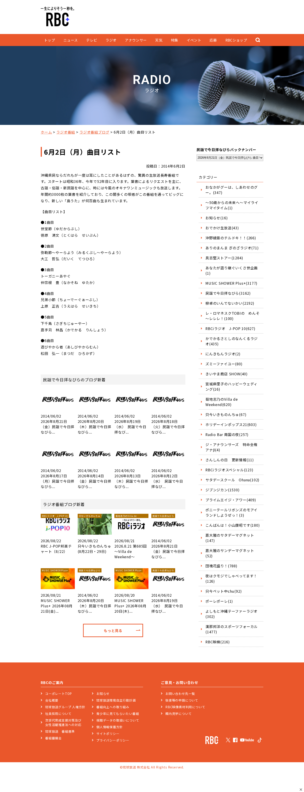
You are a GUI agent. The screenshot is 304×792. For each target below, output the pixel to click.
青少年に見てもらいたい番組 (117, 713)
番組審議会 (53, 738)
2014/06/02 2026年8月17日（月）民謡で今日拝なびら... (57, 478)
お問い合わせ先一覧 (180, 693)
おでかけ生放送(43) (222, 227)
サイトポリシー (108, 733)
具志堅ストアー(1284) (224, 257)
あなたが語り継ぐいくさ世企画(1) (231, 270)
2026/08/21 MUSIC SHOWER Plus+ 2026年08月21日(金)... (57, 591)
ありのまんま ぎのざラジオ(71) (232, 247)
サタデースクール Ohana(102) (232, 479)
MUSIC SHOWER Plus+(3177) (231, 283)
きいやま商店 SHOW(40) (226, 373)
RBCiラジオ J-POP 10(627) (230, 328)
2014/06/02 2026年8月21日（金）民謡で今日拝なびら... (57, 424)
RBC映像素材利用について (185, 707)
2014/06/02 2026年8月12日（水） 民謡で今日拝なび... (167, 478)
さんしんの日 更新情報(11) (229, 459)
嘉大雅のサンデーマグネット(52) (229, 553)
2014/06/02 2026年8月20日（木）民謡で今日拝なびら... (94, 424)
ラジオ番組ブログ (94, 132)
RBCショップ (236, 40)
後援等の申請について (181, 700)
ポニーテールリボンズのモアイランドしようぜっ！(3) (231, 512)
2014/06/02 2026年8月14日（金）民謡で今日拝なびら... (94, 478)
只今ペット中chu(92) (223, 591)
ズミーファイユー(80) (224, 363)
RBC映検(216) (217, 641)
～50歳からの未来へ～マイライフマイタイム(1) (231, 205)
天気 (158, 40)
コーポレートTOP (58, 693)
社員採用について (58, 713)
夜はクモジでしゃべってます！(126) (231, 578)
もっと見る (113, 630)
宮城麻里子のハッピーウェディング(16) (231, 386)
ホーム (46, 132)
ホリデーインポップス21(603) (231, 424)
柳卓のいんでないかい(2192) (229, 303)
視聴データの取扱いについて (117, 720)
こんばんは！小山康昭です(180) (232, 525)
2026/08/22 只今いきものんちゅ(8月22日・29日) (94, 534)
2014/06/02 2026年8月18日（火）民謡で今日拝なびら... (168, 424)
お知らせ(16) (216, 217)
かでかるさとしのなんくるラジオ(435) (231, 341)
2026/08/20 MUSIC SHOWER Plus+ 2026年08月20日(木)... (130, 591)
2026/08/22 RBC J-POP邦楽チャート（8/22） (56, 534)
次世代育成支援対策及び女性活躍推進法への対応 (63, 722)
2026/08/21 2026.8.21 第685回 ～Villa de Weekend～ (130, 536)
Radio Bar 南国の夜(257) (227, 434)
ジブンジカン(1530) (222, 489)
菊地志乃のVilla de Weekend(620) (221, 401)
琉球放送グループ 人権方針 (65, 707)
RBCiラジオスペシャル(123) (229, 469)
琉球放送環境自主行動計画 (116, 700)
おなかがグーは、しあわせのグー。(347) (231, 189)
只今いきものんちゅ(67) (225, 414)
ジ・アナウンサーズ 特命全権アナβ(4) (231, 447)
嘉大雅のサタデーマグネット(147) (229, 537)
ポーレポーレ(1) (219, 601)
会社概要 (51, 700)
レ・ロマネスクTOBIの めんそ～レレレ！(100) (232, 315)
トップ (49, 40)
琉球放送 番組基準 (60, 731)
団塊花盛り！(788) (221, 565)
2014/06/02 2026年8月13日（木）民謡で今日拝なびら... (131, 478)
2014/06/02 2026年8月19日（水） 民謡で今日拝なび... (130, 424)
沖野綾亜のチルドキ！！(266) (230, 237)
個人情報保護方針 (109, 727)
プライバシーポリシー (112, 740)
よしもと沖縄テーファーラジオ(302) (231, 613)
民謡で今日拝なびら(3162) (228, 293)
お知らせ (102, 693)
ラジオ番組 (65, 132)
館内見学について (178, 713)
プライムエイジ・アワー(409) (230, 499)
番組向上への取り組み (112, 707)
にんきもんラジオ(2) (223, 353)
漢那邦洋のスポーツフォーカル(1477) (231, 629)
